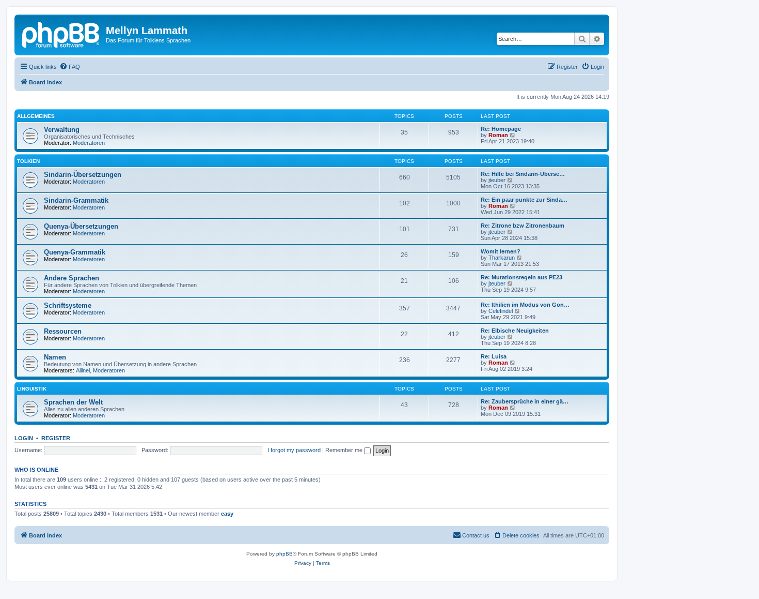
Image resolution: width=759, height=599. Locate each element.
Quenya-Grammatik (74, 252)
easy (227, 514)
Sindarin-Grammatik (76, 200)
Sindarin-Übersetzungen (82, 174)
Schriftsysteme (67, 305)
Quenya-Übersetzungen (81, 226)
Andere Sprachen (71, 278)
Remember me (344, 450)
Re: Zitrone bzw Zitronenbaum (522, 225)
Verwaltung (62, 129)
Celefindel (500, 311)
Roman (498, 135)
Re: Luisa (494, 356)
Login (23, 438)
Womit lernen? (500, 251)
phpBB (284, 554)
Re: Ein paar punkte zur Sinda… (524, 200)
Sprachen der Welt (73, 402)
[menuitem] (69, 67)
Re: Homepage (501, 129)
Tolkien (28, 161)
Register (55, 438)
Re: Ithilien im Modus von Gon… (525, 305)
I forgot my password (294, 450)
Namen (55, 357)
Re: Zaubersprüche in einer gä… (524, 401)
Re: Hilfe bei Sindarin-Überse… (523, 174)
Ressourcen (63, 331)
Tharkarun (501, 257)
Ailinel (83, 370)
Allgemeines (36, 116)
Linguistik (31, 389)
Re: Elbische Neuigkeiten (515, 330)
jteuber (496, 180)
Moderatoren (89, 143)
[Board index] (61, 33)
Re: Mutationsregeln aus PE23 (521, 277)
